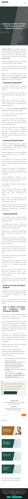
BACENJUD (4, 266)
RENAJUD (9, 275)
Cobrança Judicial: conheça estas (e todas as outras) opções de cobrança (14, 26)
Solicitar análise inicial (10, 392)
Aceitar (8, 497)
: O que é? (14, 377)
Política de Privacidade (17, 497)
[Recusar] (26, 493)
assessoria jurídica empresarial (10, 75)
